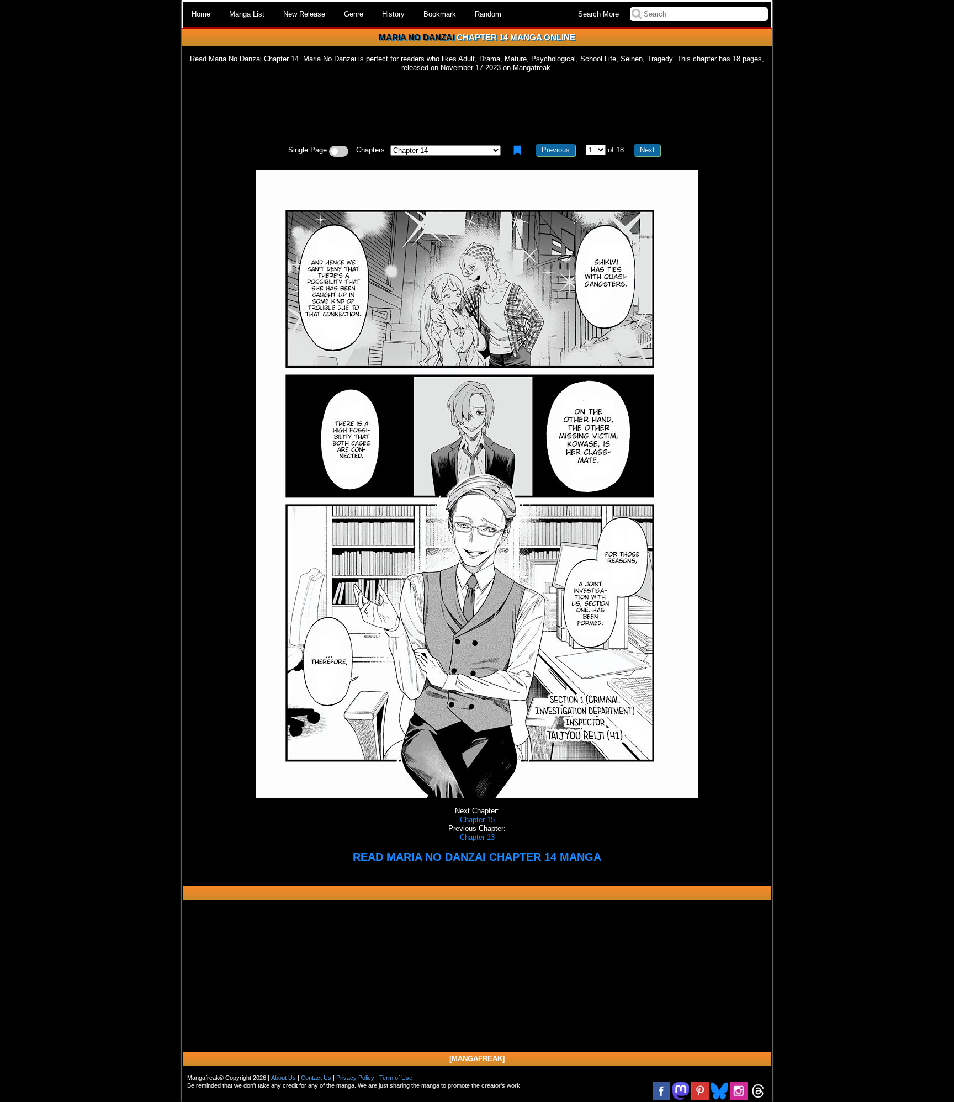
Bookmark (439, 14)
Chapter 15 (477, 819)
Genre (353, 14)
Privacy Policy (355, 1077)
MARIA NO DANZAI (416, 37)
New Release (304, 14)
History (393, 14)
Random (488, 14)
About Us (283, 1077)
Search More (598, 14)
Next (647, 150)
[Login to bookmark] (517, 150)
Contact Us (316, 1077)
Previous (556, 150)
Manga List (246, 14)
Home (201, 14)
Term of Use (395, 1077)
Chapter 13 (477, 837)
